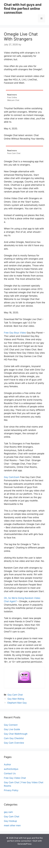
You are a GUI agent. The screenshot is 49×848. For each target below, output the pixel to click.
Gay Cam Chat (15, 694)
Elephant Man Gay (17, 702)
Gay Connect (11, 725)
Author (7, 764)
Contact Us (10, 773)
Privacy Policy (11, 790)
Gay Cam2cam (11, 477)
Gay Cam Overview (14, 742)
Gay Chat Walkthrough (15, 734)
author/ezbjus (11, 769)
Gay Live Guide (12, 729)
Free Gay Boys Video (15, 332)
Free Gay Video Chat (15, 778)
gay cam (8, 812)
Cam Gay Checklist (14, 738)
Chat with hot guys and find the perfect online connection (22, 8)
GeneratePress (24, 844)
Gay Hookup (10, 821)
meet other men (12, 825)
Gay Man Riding (15, 698)
